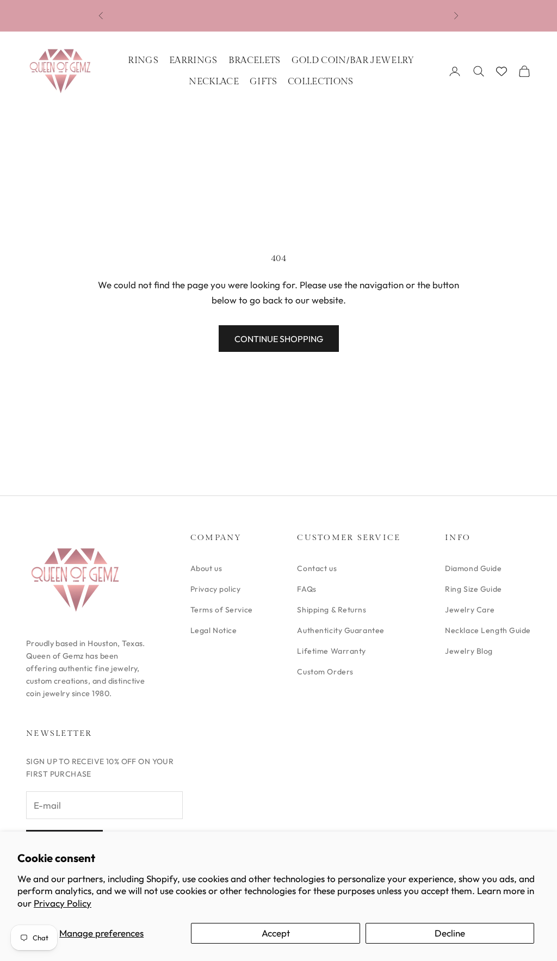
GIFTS (263, 81)
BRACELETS (254, 60)
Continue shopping (278, 338)
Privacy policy (215, 589)
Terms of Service (221, 610)
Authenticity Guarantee (340, 630)
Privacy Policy (62, 903)
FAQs (306, 589)
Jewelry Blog (469, 651)
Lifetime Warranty (331, 651)
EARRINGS (193, 60)
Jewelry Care (470, 610)
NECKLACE (214, 81)
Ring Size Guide (473, 589)
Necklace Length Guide (488, 630)
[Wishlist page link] (501, 71)
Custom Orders (325, 672)
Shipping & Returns (331, 610)
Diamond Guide (473, 568)
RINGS (143, 60)
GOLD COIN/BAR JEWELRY (353, 60)
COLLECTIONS (321, 81)
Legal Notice (213, 630)
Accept (276, 933)
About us (206, 568)
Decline (450, 933)
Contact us (317, 568)
